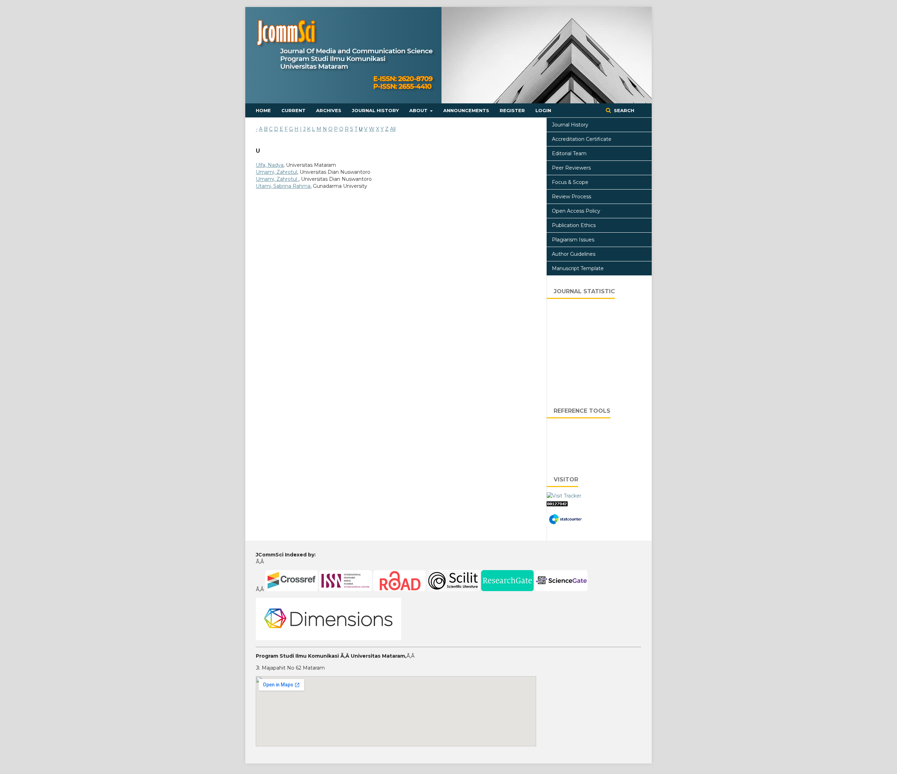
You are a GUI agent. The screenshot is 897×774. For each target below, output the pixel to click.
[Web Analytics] (557, 504)
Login (543, 110)
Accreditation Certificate (581, 139)
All (393, 129)
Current (293, 110)
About (419, 110)
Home (263, 110)
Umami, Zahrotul (276, 172)
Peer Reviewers (571, 168)
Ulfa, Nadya (269, 165)
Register (512, 110)
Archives (328, 110)
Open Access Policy (576, 211)
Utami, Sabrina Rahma (283, 186)
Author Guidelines (573, 254)
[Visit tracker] (564, 496)
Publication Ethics (574, 225)
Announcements (466, 110)
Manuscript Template (578, 268)
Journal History (375, 110)
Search (623, 110)
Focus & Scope (570, 182)
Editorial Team (569, 153)
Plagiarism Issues (573, 240)
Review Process (571, 196)
